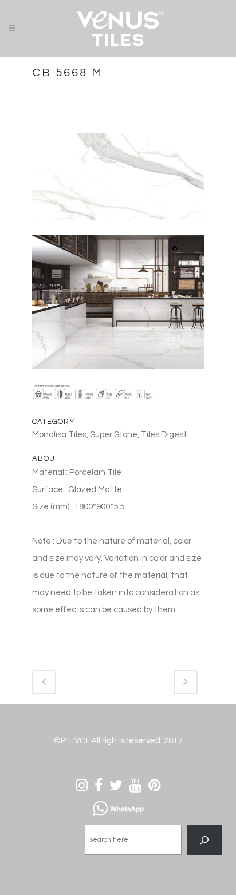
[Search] (204, 840)
